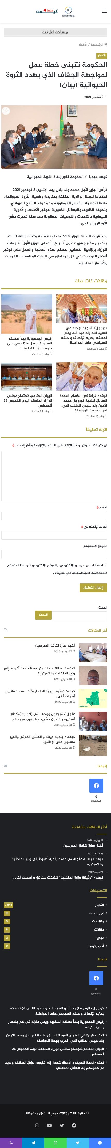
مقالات (99, 930)
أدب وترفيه (95, 946)
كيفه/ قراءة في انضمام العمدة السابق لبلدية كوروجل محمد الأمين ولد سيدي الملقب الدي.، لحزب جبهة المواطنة (83, 403)
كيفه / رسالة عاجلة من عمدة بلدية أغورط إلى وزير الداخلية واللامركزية (39, 671)
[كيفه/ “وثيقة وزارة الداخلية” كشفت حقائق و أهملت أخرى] (93, 698)
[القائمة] (104, 13)
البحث (102, 608)
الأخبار (83, 45)
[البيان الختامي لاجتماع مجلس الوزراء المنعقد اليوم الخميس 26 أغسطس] (26, 376)
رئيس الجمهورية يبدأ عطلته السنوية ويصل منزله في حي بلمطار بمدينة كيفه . (29, 343)
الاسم (102, 507)
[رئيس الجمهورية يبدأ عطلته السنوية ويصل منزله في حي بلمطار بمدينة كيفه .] (26, 313)
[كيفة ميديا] (55, 11)
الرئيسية (97, 45)
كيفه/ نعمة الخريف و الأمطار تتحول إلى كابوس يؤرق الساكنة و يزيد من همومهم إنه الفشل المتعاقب (54, 1065)
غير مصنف (96, 913)
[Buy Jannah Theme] (55, 33)
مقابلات (98, 921)
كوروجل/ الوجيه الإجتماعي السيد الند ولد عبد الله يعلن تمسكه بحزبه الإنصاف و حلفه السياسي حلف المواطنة (84, 335)
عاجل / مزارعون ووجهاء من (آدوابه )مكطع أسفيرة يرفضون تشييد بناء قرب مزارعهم (43, 716)
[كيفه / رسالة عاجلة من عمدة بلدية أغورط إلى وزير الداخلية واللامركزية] (93, 675)
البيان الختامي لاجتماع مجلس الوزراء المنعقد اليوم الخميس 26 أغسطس (28, 401)
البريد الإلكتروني (94, 527)
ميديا (100, 938)
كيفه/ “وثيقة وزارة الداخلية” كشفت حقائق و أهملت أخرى (40, 693)
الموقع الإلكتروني (95, 546)
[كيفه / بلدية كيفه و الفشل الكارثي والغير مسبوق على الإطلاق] (93, 745)
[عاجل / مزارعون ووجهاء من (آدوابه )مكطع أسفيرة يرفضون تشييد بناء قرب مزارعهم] (93, 721)
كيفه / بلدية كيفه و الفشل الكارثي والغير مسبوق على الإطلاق (42, 739)
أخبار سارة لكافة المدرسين (55, 646)
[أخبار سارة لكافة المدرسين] (93, 652)
